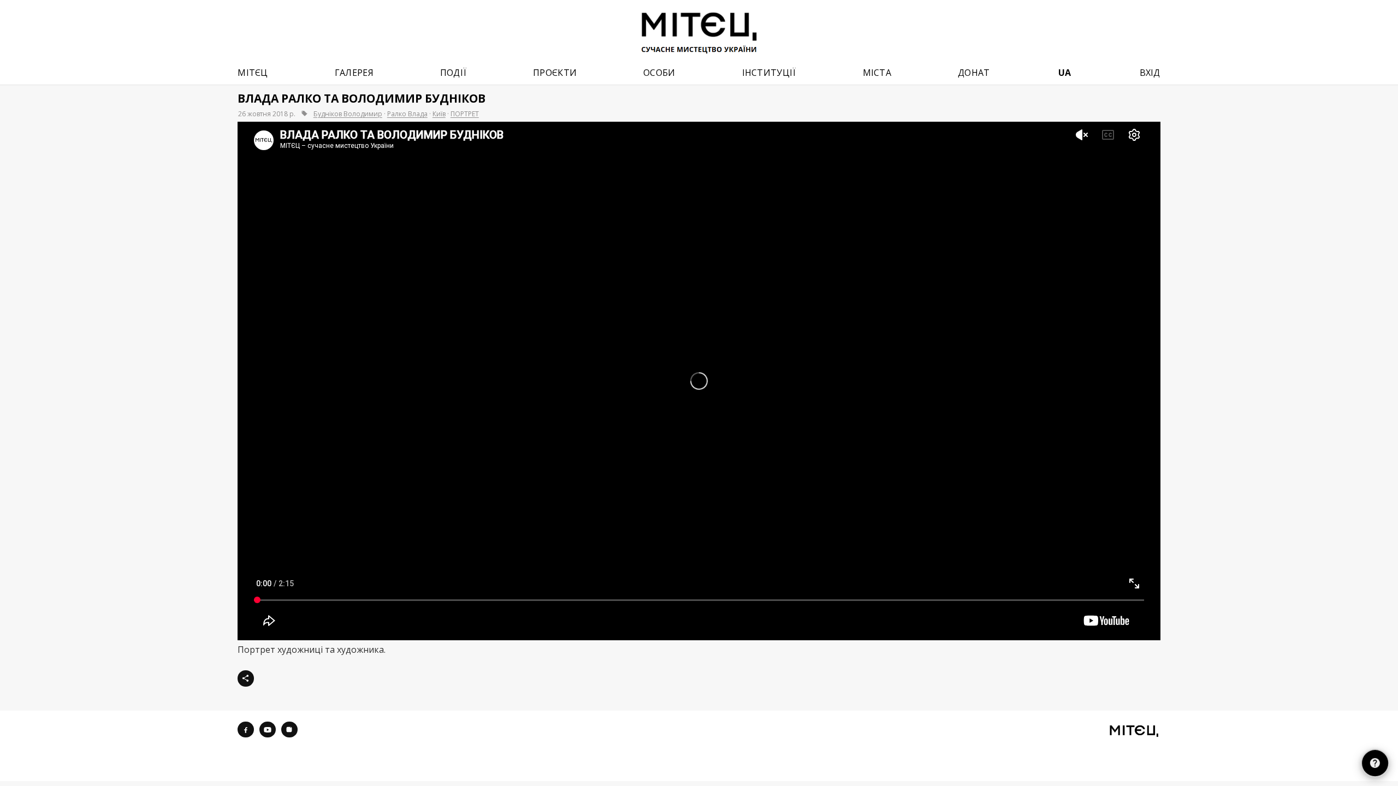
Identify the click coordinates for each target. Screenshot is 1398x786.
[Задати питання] (1375, 763)
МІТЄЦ (253, 73)
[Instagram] (289, 730)
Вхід (1150, 73)
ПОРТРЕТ (465, 113)
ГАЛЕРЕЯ (354, 73)
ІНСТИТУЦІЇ (769, 73)
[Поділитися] (246, 678)
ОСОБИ (659, 73)
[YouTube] (267, 730)
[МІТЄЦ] (1133, 731)
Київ (439, 113)
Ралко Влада (407, 113)
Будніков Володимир (347, 113)
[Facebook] (246, 730)
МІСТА (877, 73)
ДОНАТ (974, 73)
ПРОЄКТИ (555, 73)
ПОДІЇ (453, 73)
